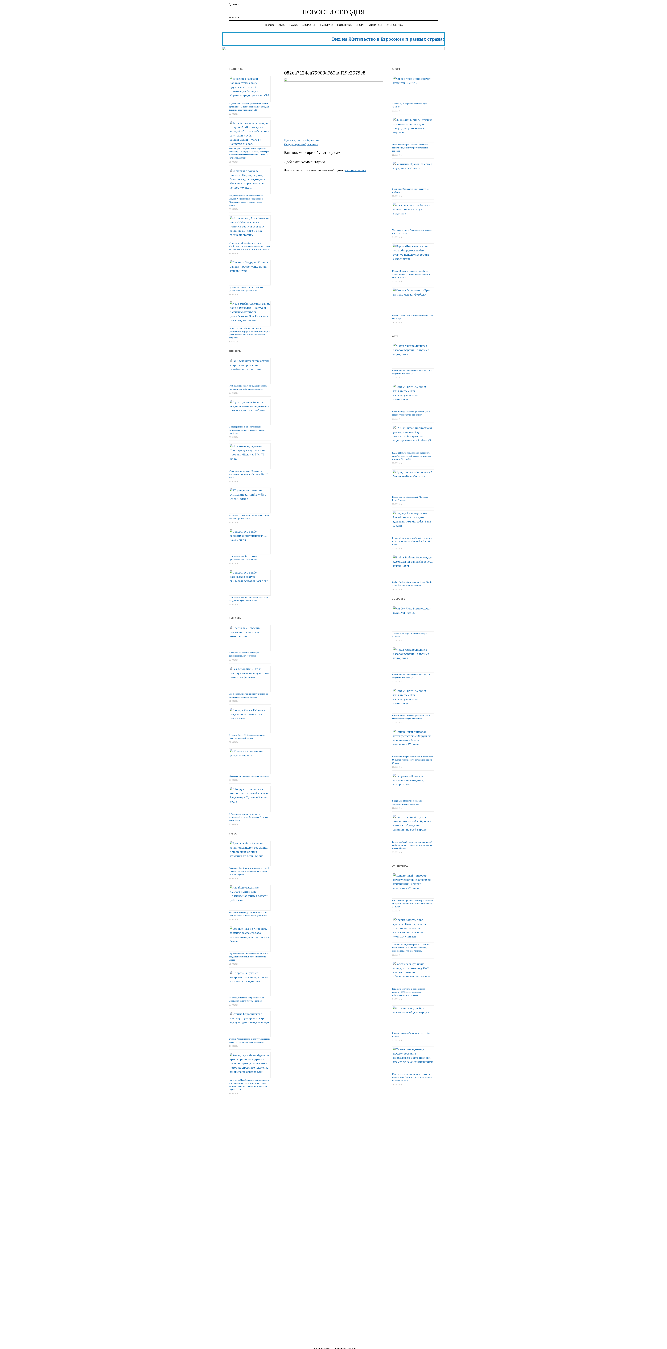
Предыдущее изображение (302, 140)
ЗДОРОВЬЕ (309, 25)
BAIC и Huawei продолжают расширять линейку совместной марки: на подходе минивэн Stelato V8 (411, 455)
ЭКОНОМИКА (394, 25)
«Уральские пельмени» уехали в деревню (249, 776)
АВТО (281, 25)
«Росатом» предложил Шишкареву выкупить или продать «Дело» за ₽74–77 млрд (248, 474)
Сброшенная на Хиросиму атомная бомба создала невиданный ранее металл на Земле (249, 956)
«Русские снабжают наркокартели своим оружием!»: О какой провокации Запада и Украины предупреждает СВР (249, 106)
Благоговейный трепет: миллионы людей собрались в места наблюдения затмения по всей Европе (249, 871)
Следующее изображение (301, 144)
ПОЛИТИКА (344, 25)
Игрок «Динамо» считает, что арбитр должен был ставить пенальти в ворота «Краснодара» (411, 274)
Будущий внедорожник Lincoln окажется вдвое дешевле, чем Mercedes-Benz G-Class (412, 541)
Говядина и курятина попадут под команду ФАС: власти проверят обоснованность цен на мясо (408, 991)
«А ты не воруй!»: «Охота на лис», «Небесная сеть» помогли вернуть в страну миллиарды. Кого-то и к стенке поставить (249, 246)
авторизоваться (355, 170)
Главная (269, 25)
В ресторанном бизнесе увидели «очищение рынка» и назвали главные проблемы (247, 429)
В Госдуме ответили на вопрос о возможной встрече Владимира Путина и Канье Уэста (249, 817)
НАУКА (293, 25)
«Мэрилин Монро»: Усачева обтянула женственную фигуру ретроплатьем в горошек (410, 147)
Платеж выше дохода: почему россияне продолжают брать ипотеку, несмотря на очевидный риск (412, 1077)
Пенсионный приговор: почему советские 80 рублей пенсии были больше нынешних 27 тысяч (412, 759)
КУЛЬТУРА (326, 25)
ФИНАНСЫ (375, 25)
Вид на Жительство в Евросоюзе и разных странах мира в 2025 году (364, 39)
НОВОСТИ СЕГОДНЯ (333, 11)
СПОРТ (360, 25)
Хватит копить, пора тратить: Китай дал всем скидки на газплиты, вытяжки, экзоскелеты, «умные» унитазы (411, 947)
